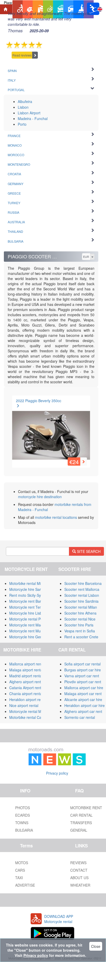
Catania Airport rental (26, 687)
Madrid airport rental (25, 675)
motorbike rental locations (56, 517)
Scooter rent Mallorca (81, 589)
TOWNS (21, 822)
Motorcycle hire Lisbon (27, 613)
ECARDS (22, 815)
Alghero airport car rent (83, 711)
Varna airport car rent (81, 675)
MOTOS (21, 862)
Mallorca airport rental (27, 663)
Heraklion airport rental (28, 699)
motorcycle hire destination (40, 496)
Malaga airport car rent (83, 693)
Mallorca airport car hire (83, 687)
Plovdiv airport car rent (82, 681)
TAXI (19, 877)
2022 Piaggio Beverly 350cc (38, 400)
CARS (20, 870)
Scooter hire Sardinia (81, 601)
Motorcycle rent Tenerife (29, 607)
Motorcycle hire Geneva (28, 636)
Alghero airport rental (26, 681)
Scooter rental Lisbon (81, 595)
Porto (22, 124)
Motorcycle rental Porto (28, 619)
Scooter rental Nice (79, 619)
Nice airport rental (23, 705)
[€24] (51, 430)
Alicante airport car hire (83, 699)
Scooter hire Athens (80, 613)
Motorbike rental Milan (27, 583)
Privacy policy (57, 773)
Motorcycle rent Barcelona (30, 601)
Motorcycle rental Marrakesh (32, 711)
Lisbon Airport (29, 112)
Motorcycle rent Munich (28, 630)
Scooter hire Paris (78, 624)
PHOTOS (22, 807)
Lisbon (23, 107)
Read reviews (22, 55)
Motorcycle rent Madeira (29, 624)
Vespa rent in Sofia (79, 630)
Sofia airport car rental (82, 663)
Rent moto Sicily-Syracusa (30, 595)
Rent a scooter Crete (81, 636)
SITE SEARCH (88, 551)
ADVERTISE (25, 885)
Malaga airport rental (26, 669)
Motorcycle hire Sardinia (29, 589)
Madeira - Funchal (33, 118)
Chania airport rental (26, 693)
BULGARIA (24, 830)
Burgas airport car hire (82, 669)
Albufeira (25, 101)
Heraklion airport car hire (84, 705)
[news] (57, 755)
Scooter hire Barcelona (83, 583)
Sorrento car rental (79, 717)
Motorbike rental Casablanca (32, 717)
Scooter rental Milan (80, 607)
